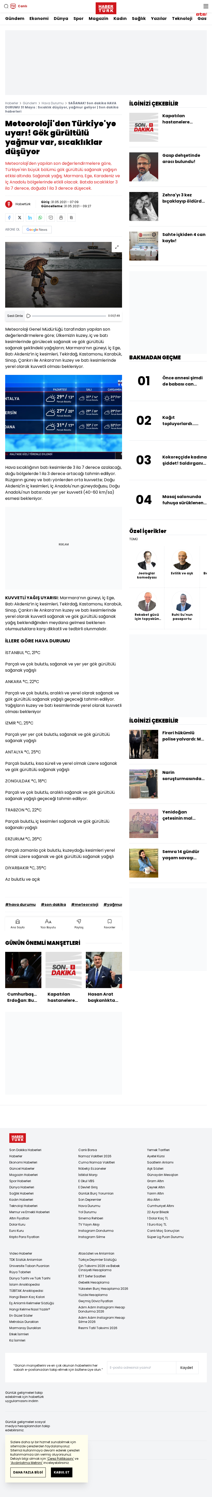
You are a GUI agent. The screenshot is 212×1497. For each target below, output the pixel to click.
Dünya (61, 18)
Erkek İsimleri (19, 1334)
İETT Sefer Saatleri (92, 1276)
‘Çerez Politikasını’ (60, 1458)
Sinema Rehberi (90, 1218)
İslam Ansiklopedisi (24, 1284)
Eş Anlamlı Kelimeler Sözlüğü (31, 1303)
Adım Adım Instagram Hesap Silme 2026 (101, 1319)
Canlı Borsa (87, 1150)
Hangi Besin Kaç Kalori (27, 1297)
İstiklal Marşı (87, 1175)
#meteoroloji (84, 904)
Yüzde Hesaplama (93, 1295)
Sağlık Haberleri (21, 1193)
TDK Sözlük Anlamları (25, 1259)
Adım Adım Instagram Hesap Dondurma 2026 (101, 1309)
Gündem (14, 18)
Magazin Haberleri (23, 1175)
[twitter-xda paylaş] (20, 217)
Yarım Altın (155, 1193)
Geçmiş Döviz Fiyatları (95, 1301)
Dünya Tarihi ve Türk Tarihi (29, 1278)
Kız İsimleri (17, 1340)
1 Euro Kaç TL (156, 1224)
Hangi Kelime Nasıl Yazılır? (29, 1309)
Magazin (98, 18)
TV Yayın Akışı (89, 1224)
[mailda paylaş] (51, 217)
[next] (119, 979)
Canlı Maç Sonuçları (163, 1230)
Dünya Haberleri (21, 1187)
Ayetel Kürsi (156, 1156)
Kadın (120, 18)
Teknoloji (182, 18)
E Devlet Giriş (88, 1187)
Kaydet (186, 1367)
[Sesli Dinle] (28, 316)
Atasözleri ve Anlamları (96, 1253)
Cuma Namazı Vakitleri (96, 1162)
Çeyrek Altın (156, 1187)
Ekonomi (39, 18)
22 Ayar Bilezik (158, 1212)
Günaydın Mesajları (162, 1175)
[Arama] (6, 6)
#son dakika (53, 904)
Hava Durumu (53, 103)
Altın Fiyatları (19, 1218)
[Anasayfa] (17, 1138)
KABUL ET (62, 1472)
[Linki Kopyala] (71, 217)
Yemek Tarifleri (158, 1150)
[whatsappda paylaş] (40, 217)
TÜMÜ (133, 539)
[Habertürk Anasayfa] (106, 7)
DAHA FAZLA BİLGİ (28, 1472)
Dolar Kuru (17, 1224)
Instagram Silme (91, 1237)
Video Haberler (20, 1253)
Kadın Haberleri (21, 1199)
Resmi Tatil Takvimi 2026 (97, 1328)
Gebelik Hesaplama (93, 1282)
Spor (78, 18)
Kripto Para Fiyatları (24, 1237)
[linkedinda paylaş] (30, 217)
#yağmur (113, 904)
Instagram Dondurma (95, 1230)
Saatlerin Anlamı (160, 1162)
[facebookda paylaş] (9, 217)
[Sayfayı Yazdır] (61, 217)
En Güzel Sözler (21, 1315)
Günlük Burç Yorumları (95, 1193)
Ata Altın (153, 1199)
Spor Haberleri (20, 1181)
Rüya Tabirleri (20, 1272)
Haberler (11, 103)
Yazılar (159, 18)
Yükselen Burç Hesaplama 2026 (103, 1288)
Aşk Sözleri (155, 1168)
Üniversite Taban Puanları (29, 1266)
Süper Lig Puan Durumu (165, 1237)
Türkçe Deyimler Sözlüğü (97, 1259)
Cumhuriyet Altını (160, 1206)
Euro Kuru (16, 1230)
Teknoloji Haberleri (23, 1206)
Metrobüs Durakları (24, 1322)
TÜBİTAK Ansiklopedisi (26, 1290)
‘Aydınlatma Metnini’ (26, 1463)
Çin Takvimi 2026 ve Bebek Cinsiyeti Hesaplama (99, 1268)
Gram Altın (155, 1181)
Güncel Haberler (21, 1168)
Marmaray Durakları (25, 1328)
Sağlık (139, 18)
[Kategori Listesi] (206, 6)
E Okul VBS (86, 1181)
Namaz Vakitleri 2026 (94, 1156)
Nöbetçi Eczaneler (92, 1168)
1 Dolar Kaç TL (157, 1218)
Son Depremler (89, 1199)
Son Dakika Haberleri (25, 1150)
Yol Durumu (87, 1212)
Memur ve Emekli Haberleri (29, 1212)
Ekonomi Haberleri (23, 1162)
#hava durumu (20, 904)
